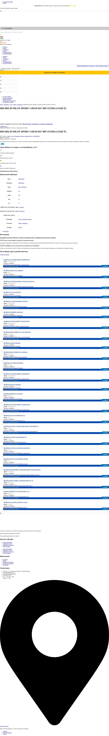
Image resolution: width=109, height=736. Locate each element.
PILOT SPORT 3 (22, 187)
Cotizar (4, 51)
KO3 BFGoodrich (7, 53)
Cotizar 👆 (73, 5)
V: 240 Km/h (21, 211)
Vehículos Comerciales (8, 545)
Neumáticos (6, 104)
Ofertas (4, 48)
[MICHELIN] (3, 126)
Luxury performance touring (25, 219)
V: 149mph (21, 207)
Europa (20, 227)
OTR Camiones (6, 546)
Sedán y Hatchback (17, 104)
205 (19, 195)
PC (19, 191)
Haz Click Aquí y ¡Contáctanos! (31, 124)
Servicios (5, 47)
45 (19, 199)
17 (19, 203)
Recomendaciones (7, 52)
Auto (11, 104)
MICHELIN (37, 136)
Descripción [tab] (6, 231)
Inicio (1, 104)
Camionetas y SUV (7, 543)
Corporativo (6, 49)
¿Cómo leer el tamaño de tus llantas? (54, 72)
